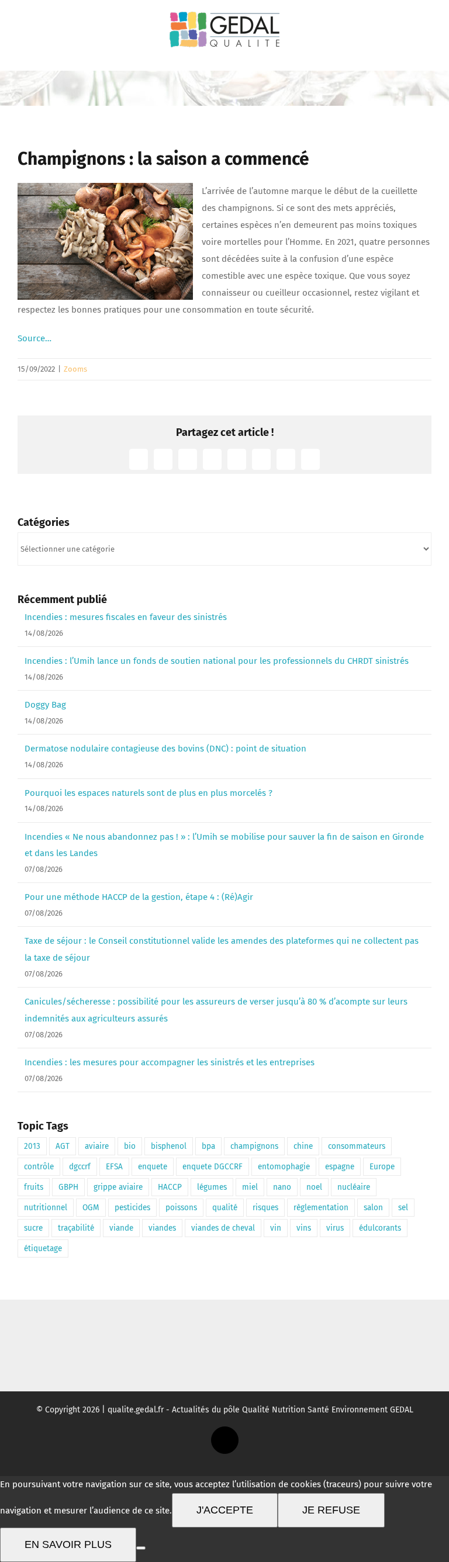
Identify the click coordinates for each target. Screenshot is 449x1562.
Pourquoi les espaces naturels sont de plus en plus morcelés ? (148, 793)
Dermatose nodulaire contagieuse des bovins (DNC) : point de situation (165, 748)
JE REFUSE (331, 1510)
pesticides (132, 1208)
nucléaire (353, 1187)
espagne (339, 1167)
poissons (181, 1208)
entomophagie (284, 1167)
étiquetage (43, 1248)
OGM (90, 1208)
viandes (162, 1228)
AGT (63, 1146)
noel (314, 1187)
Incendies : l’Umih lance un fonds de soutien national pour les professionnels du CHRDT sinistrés (217, 661)
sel (403, 1208)
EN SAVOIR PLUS (68, 1544)
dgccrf (80, 1167)
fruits (33, 1187)
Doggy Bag (45, 704)
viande (121, 1228)
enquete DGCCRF (212, 1167)
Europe (382, 1167)
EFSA (114, 1167)
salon (373, 1208)
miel (250, 1187)
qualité (224, 1208)
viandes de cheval (223, 1228)
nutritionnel (45, 1208)
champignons (254, 1146)
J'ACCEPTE (224, 1510)
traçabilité (76, 1228)
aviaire (97, 1146)
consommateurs (356, 1146)
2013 (32, 1146)
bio (130, 1146)
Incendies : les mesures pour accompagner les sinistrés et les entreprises (170, 1062)
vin (275, 1228)
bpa (208, 1146)
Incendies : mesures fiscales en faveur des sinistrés (126, 617)
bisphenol (168, 1146)
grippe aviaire (118, 1187)
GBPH (68, 1187)
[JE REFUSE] (141, 1548)
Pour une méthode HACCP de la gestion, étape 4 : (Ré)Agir (139, 897)
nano (282, 1187)
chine (303, 1146)
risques (265, 1208)
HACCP (170, 1187)
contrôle (39, 1167)
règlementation (320, 1208)
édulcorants (380, 1228)
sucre (33, 1228)
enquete (152, 1167)
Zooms (75, 369)
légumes (212, 1187)
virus (335, 1228)
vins (303, 1228)
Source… (34, 338)
